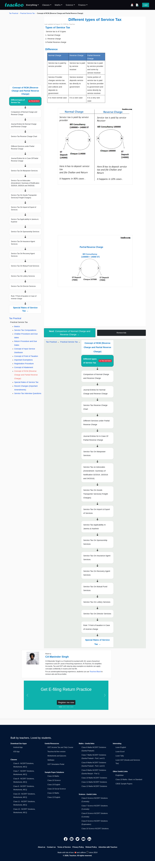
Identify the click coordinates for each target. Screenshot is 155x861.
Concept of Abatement (23, 367)
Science (69, 5)
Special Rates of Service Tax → (25, 309)
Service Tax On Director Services (23, 286)
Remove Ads (121, 333)
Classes (46, 5)
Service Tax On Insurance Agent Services (23, 243)
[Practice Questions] (137, 5)
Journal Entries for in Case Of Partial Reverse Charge (24, 159)
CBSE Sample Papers (124, 784)
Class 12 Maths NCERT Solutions (94, 786)
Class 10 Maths (53, 776)
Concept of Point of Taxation (26, 356)
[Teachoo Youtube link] (84, 839)
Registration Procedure (24, 364)
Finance (82, 5)
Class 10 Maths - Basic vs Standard (129, 779)
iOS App (16, 751)
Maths (58, 5)
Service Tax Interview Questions (27, 393)
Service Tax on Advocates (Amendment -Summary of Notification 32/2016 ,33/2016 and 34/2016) (25, 183)
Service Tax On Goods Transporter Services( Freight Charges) (24, 196)
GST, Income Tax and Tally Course (60, 747)
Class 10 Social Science (56, 789)
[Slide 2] (64, 707)
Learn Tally (120, 756)
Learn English (121, 747)
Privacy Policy (78, 847)
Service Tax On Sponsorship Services (25, 232)
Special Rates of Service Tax (26, 382)
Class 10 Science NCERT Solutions (95, 828)
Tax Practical (13, 13)
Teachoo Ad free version (56, 751)
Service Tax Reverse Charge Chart (24, 136)
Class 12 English (53, 797)
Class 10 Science (54, 780)
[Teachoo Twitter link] (78, 839)
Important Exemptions (23, 360)
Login (146, 5)
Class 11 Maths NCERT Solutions (94, 782)
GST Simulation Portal (55, 764)
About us (41, 847)
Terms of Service (64, 847)
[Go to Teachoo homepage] (14, 5)
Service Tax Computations (25, 330)
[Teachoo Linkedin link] (89, 839)
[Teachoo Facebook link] (66, 839)
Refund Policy (91, 847)
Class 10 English (53, 784)
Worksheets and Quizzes (56, 756)
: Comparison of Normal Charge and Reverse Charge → (69, 333)
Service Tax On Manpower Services (24, 171)
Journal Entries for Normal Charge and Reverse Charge (23, 125)
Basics (17, 326)
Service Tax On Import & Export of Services (23, 208)
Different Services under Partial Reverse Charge (22, 147)
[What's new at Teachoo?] (132, 5)
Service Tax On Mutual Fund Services (25, 266)
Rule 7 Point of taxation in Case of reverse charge (23, 297)
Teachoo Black (95, 671)
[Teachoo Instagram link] (72, 839)
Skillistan (50, 760)
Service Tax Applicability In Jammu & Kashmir (24, 220)
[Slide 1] (60, 707)
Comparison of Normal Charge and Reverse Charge (24, 113)
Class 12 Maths (53, 793)
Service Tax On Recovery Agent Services (23, 255)
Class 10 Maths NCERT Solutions (94, 778)
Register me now (66, 702)
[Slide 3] (68, 707)
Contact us (51, 847)
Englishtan (120, 775)
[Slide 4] (71, 707)
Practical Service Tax (27, 13)
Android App (18, 747)
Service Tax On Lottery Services (23, 276)
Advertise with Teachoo (107, 847)
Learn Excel (120, 751)
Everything (31, 5)
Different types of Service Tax (25, 101)
